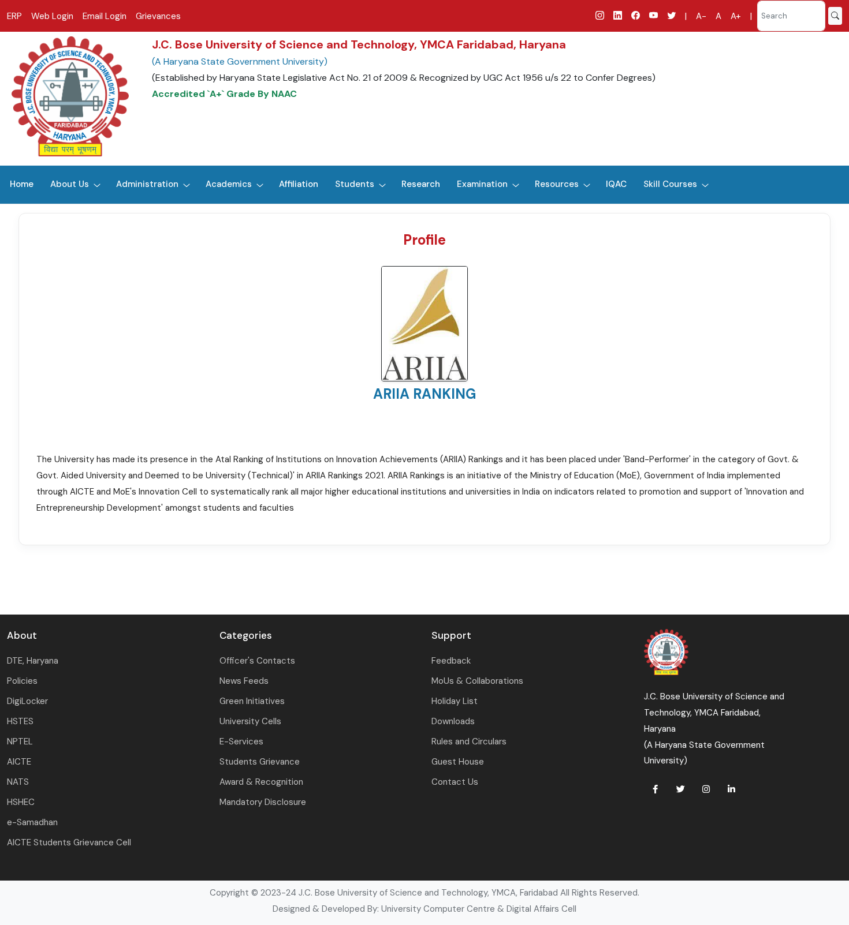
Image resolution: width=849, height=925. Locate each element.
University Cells (250, 721)
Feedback (451, 660)
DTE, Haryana (32, 660)
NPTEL (20, 741)
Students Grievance (259, 761)
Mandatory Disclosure (262, 802)
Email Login (104, 16)
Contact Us (454, 782)
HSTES (20, 721)
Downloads (453, 721)
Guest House (457, 761)
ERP (14, 16)
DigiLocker (27, 701)
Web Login (52, 16)
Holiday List (454, 701)
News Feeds (244, 681)
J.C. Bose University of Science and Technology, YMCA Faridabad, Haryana (359, 44)
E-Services (241, 741)
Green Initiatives (252, 701)
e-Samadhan (32, 822)
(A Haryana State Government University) (239, 61)
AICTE (19, 761)
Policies (22, 681)
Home (21, 184)
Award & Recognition (261, 782)
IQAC (616, 184)
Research (420, 184)
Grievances (158, 16)
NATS (18, 782)
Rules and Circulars (469, 741)
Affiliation (298, 184)
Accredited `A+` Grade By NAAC (224, 94)
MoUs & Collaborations (477, 681)
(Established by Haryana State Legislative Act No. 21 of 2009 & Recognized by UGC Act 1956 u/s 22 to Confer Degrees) (404, 78)
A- (701, 16)
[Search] (835, 16)
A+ (736, 16)
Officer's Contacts (257, 660)
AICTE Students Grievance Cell (69, 842)
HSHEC (21, 802)
